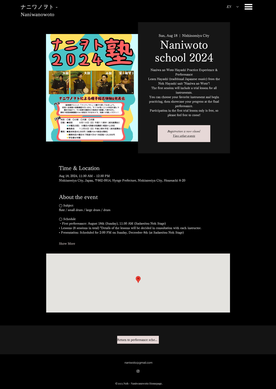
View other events (184, 136)
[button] (248, 7)
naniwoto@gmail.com (138, 362)
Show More (67, 243)
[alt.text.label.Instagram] (138, 371)
